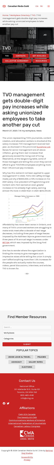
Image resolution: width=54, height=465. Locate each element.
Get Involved (39, 56)
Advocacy (16, 362)
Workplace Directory (20, 15)
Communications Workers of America (27, 420)
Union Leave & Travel (19, 357)
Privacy (27, 460)
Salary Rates (36, 362)
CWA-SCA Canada (27, 414)
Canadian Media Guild (18, 6)
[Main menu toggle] (49, 6)
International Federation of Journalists (27, 423)
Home (5, 15)
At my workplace (27, 130)
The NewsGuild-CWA (27, 417)
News (39, 130)
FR (41, 6)
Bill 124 (6, 242)
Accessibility (27, 457)
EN (37, 6)
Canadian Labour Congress (27, 426)
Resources (41, 61)
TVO (33, 15)
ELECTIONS (27, 367)
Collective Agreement (16, 61)
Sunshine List (43, 147)
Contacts (20, 56)
